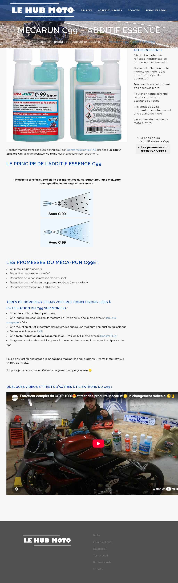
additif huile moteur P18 (81, 149)
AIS (40, 331)
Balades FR (100, 548)
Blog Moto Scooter (37, 42)
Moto (96, 535)
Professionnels (102, 562)
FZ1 (63, 308)
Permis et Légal (102, 542)
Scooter (98, 569)
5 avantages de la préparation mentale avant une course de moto (152, 110)
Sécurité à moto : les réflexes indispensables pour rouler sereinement (151, 59)
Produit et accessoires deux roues (79, 42)
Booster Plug (108, 336)
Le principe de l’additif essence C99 (154, 139)
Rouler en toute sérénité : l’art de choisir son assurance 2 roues (151, 97)
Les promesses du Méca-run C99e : (155, 149)
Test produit (100, 555)
